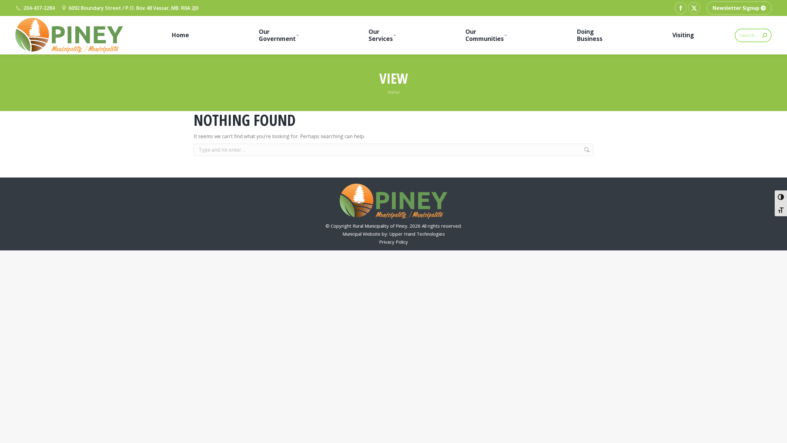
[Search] (764, 35)
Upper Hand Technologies (417, 234)
